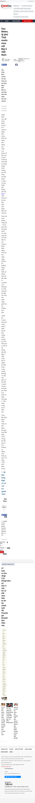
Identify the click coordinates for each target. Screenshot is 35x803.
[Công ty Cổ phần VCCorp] (9, 784)
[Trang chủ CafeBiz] (1, 21)
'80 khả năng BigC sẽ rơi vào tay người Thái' (3, 483)
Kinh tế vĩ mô (19, 749)
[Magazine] (3, 1)
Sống (11, 752)
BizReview (16, 5)
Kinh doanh (16, 60)
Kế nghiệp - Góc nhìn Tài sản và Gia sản (23, 11)
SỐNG (13, 23)
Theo (4, 507)
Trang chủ (4, 749)
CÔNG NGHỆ (5, 23)
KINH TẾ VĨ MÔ (16, 21)
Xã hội (11, 749)
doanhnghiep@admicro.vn (14, 773)
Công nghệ (4, 752)
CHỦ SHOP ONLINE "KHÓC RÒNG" (22, 8)
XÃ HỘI (6, 21)
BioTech (16, 14)
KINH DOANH (27, 21)
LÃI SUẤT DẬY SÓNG (27, 5)
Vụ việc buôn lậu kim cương (21, 16)
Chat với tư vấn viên (12, 777)
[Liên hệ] (16, 65)
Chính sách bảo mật (6, 766)
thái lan (3, 526)
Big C (3, 194)
